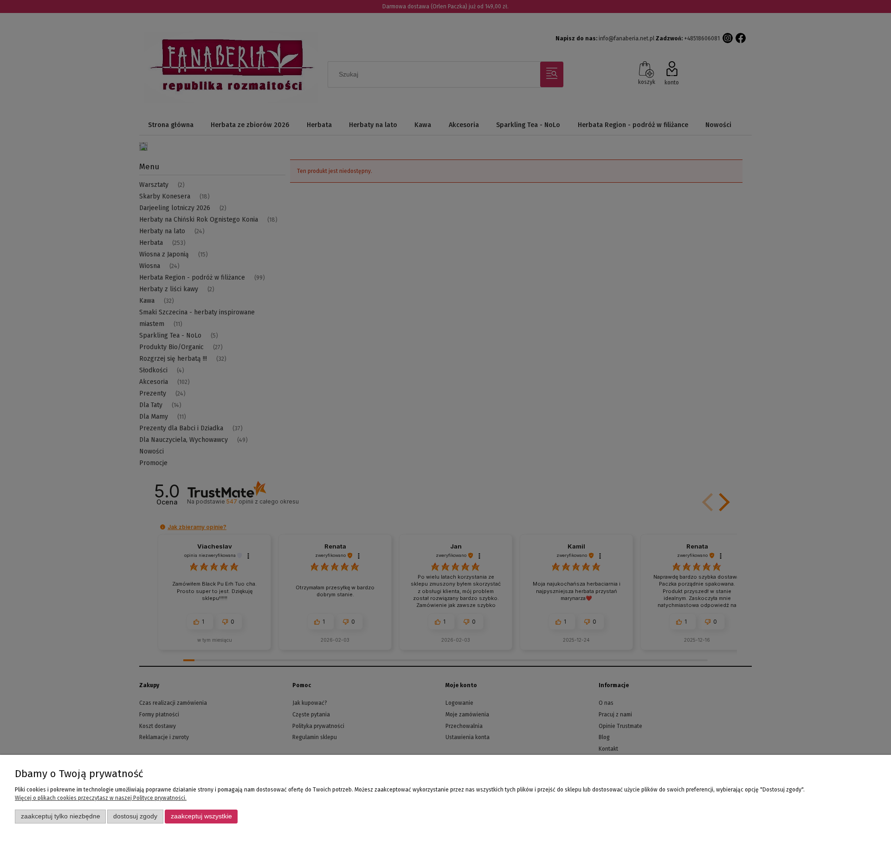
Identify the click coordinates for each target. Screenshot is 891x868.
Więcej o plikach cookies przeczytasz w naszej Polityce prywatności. (101, 798)
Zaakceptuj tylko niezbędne (60, 816)
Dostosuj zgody (135, 816)
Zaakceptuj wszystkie (201, 816)
